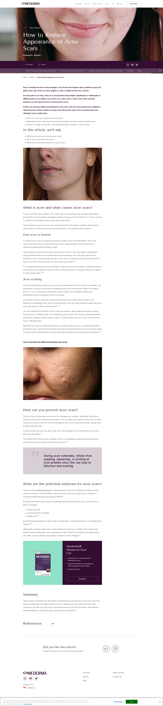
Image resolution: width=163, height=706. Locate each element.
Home (25, 77)
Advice (87, 4)
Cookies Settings (118, 701)
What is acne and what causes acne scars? (41, 71)
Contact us (117, 677)
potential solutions (44, 490)
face (58, 99)
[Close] (160, 702)
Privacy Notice (28, 704)
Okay (131, 701)
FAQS (107, 4)
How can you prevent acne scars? (73, 71)
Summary (130, 71)
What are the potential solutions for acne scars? (106, 71)
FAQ (85, 681)
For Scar (78, 4)
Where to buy (97, 4)
